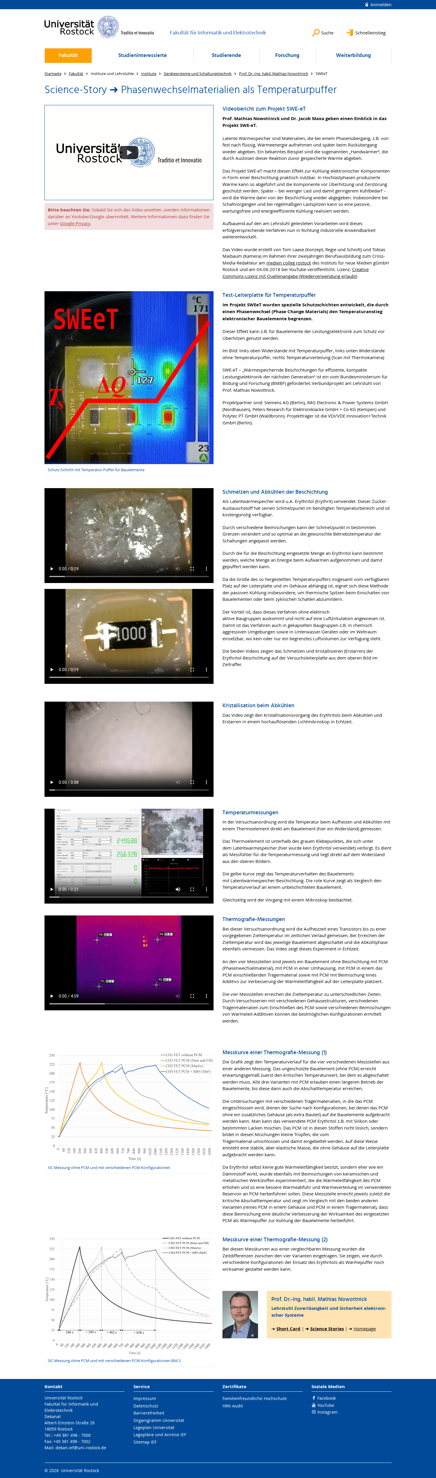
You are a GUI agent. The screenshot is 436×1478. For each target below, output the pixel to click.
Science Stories (327, 1329)
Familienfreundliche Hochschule (254, 1398)
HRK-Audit (232, 1406)
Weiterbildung (353, 55)
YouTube (325, 1405)
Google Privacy (75, 223)
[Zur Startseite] (99, 27)
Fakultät (68, 55)
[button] (129, 152)
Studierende (226, 55)
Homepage (365, 1329)
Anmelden (380, 4)
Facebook (326, 1398)
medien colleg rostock (288, 263)
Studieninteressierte (142, 55)
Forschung (287, 55)
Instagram (327, 1412)
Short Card (288, 1329)
